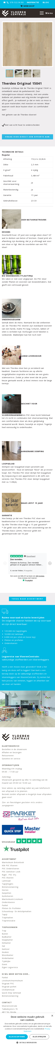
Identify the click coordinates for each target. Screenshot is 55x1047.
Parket (5, 905)
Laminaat (6, 881)
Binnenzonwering (10, 887)
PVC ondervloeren (10, 868)
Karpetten (6, 893)
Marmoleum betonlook (13, 862)
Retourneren (8, 755)
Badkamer (7, 937)
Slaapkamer (7, 940)
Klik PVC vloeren (10, 865)
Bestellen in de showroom (14, 749)
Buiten (5, 934)
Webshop (28, 6)
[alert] (27, 1030)
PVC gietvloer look (11, 871)
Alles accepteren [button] (17, 1037)
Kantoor (6, 949)
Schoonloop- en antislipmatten (16, 911)
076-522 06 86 (16, 2)
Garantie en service (11, 758)
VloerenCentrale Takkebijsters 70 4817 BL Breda (10, 1009)
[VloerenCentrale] (14, 13)
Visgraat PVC (8, 983)
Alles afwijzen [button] (39, 1037)
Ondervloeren (8, 902)
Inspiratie (33, 2)
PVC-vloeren (8, 877)
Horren (5, 890)
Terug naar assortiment (27, 599)
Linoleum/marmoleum (12, 980)
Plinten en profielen (11, 908)
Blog (46, 2)
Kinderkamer (8, 958)
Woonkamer (7, 955)
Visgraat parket (9, 986)
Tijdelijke (6, 961)
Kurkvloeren (7, 896)
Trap (4, 930)
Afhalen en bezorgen (12, 752)
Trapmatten (7, 917)
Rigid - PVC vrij (9, 875)
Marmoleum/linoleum (12, 899)
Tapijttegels (7, 884)
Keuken (5, 952)
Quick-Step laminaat (11, 993)
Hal (3, 946)
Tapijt (4, 914)
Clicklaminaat (8, 989)
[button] (27, 1042)
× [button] (52, 1016)
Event (4, 964)
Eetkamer (6, 943)
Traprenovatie (8, 920)
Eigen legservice (10, 967)
